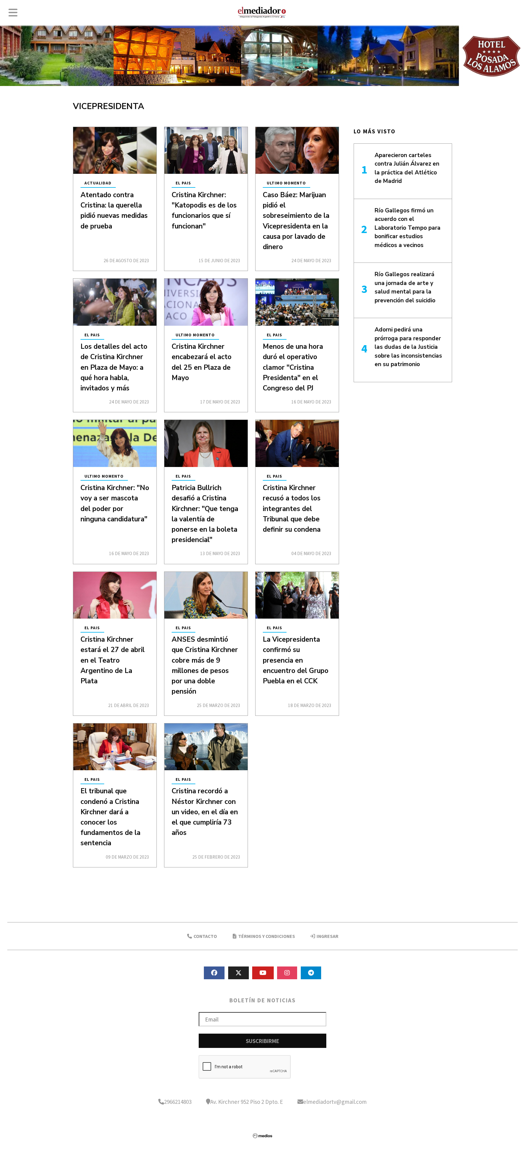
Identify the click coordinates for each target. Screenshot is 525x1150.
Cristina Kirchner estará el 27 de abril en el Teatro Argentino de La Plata (113, 660)
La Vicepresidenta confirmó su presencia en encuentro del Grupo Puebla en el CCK (295, 660)
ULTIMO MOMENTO (286, 183)
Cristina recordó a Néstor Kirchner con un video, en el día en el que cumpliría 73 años (205, 811)
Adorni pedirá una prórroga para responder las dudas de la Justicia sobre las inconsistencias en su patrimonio (408, 347)
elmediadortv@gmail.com (335, 1101)
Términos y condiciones (266, 936)
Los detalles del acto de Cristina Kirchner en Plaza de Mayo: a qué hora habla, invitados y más (114, 367)
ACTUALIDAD (98, 183)
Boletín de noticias (262, 1000)
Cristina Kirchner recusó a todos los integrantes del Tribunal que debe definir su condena (292, 508)
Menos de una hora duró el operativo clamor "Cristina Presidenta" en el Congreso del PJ (293, 367)
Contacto (205, 936)
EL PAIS (183, 183)
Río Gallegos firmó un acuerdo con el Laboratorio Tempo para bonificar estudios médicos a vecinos (408, 228)
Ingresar (327, 936)
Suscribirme (262, 1041)
